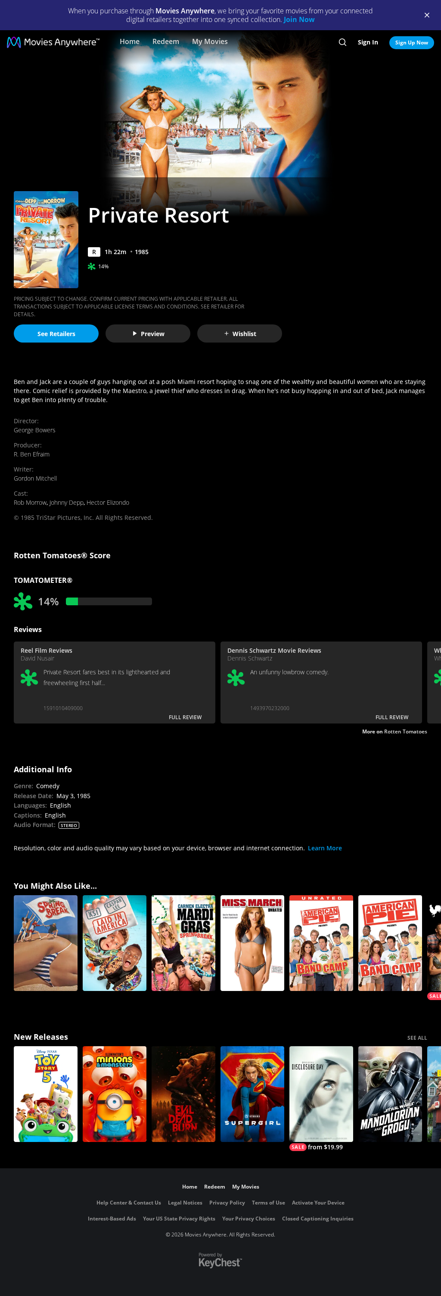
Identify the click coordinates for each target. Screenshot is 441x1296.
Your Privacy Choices (248, 1218)
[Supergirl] (252, 1094)
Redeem (165, 41)
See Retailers (56, 334)
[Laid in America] (114, 943)
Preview (153, 334)
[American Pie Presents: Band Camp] (390, 943)
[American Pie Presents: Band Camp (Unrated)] (321, 943)
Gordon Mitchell (35, 478)
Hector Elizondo (108, 502)
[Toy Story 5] (46, 1094)
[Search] (343, 42)
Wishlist (244, 334)
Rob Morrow (30, 502)
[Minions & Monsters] (114, 1094)
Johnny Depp (67, 502)
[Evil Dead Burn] (183, 1094)
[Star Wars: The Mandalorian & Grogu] (390, 1094)
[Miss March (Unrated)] (252, 943)
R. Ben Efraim (32, 454)
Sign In (368, 42)
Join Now (299, 19)
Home (130, 41)
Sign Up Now (411, 42)
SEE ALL (417, 1037)
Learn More (325, 848)
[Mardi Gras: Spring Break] (183, 943)
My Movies (210, 41)
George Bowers (35, 430)
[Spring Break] (46, 943)
